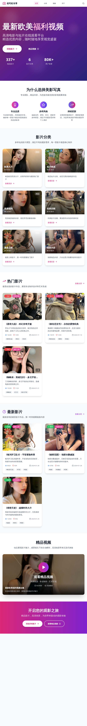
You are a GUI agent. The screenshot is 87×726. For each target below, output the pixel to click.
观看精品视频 (53, 624)
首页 (36, 3)
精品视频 (32, 49)
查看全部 (78, 283)
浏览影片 (10, 49)
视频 (54, 3)
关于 (63, 3)
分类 (45, 3)
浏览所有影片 (31, 624)
